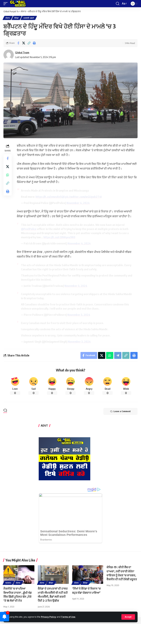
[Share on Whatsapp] (7, 175)
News (8, 583)
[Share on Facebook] (18, 43)
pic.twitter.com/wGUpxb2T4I (83, 196)
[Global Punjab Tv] (17, 3)
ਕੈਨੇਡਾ (16, 18)
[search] (117, 4)
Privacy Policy (48, 616)
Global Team (22, 52)
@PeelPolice (28, 229)
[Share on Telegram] (117, 355)
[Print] (34, 43)
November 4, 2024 (78, 203)
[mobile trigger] (6, 3)
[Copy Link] (28, 43)
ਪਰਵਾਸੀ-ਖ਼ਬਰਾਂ (28, 18)
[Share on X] (23, 43)
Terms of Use (68, 616)
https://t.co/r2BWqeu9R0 (59, 237)
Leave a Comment (122, 411)
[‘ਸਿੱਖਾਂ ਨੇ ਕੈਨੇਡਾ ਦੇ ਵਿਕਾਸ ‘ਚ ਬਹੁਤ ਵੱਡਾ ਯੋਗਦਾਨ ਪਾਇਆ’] (87, 574)
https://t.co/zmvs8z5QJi (50, 196)
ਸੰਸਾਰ (8, 18)
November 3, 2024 (75, 286)
